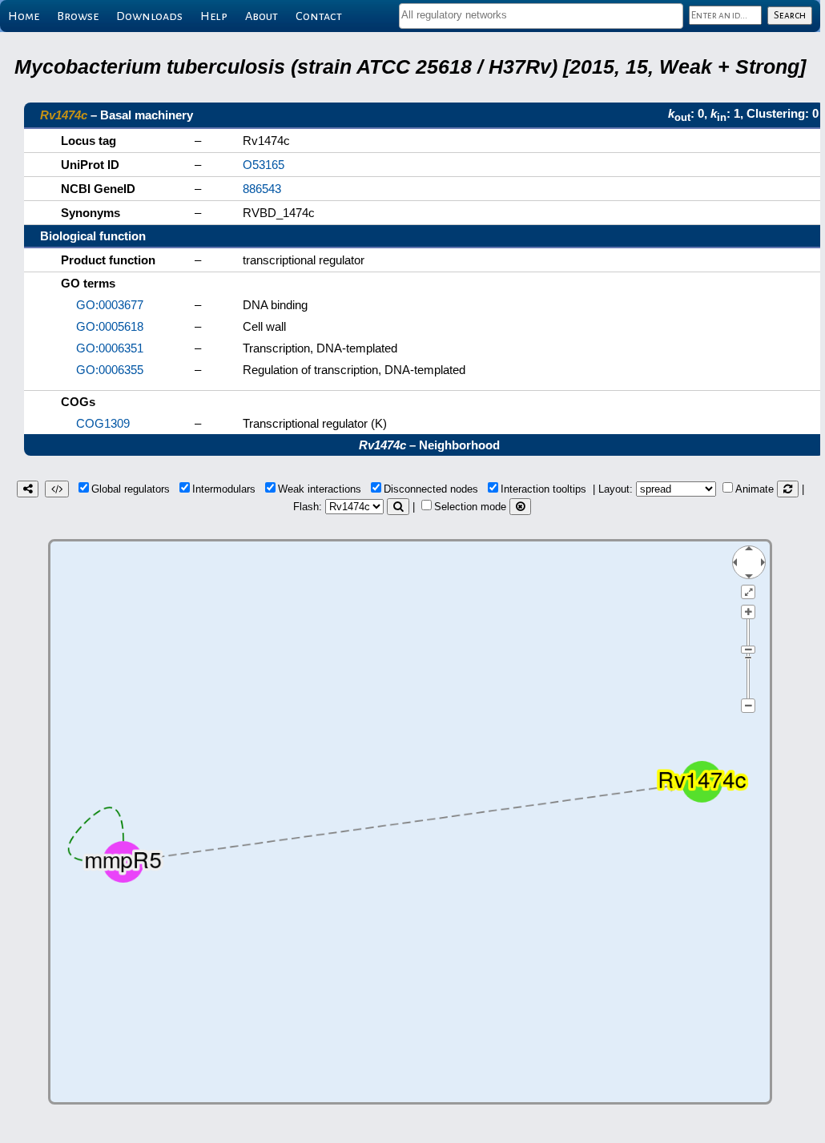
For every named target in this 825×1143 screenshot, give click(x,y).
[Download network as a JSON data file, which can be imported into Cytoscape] (57, 489)
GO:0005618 (109, 326)
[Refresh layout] (788, 489)
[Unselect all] (520, 506)
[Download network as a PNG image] (27, 489)
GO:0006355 (109, 369)
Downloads (149, 16)
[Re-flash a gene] (398, 506)
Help (213, 16)
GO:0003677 (109, 305)
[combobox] (541, 16)
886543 (262, 188)
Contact (319, 16)
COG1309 (103, 423)
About (261, 16)
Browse (78, 16)
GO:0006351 (109, 348)
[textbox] (541, 15)
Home (23, 16)
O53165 (263, 164)
